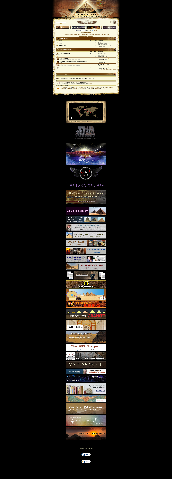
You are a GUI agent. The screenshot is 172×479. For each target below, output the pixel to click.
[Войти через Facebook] (98, 3)
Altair (93, 87)
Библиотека (62, 64)
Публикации (97, 34)
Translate (95, 30)
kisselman (68, 88)
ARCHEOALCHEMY (103, 53)
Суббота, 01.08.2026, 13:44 (102, 55)
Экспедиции (92, 34)
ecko (103, 88)
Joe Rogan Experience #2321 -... (104, 67)
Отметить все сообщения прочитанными (108, 69)
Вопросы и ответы (62, 45)
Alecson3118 (63, 87)
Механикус (97, 88)
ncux (106, 87)
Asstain (80, 87)
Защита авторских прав (74, 34)
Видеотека (62, 67)
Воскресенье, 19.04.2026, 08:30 (102, 44)
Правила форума (66, 34)
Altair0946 (82, 88)
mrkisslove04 (105, 43)
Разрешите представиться (104, 42)
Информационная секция (65, 49)
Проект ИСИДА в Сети (104, 34)
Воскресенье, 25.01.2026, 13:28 (102, 58)
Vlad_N (104, 46)
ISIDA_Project (105, 54)
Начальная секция (64, 38)
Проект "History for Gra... (103, 56)
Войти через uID (99, 0)
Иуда (73, 88)
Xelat (77, 88)
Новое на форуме (82, 36)
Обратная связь (89, 36)
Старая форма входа (99, 5)
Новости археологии (64, 58)
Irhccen (92, 88)
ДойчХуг (69, 87)
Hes (97, 87)
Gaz (89, 87)
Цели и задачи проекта (84, 34)
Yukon (87, 88)
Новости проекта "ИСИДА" (65, 53)
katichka (75, 87)
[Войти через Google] (101, 3)
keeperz (90, 83)
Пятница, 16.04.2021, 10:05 (102, 61)
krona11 (101, 87)
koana (104, 62)
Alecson (85, 87)
